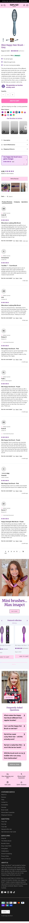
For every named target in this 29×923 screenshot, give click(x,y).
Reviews (3, 797)
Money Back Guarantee (7, 812)
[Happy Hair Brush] (14, 5)
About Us (3, 794)
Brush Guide (4, 810)
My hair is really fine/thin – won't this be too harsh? (13, 746)
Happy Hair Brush (9, 915)
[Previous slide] (3, 128)
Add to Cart (14, 101)
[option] (14, 22)
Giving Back (4, 848)
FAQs (2, 799)
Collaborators (5, 851)
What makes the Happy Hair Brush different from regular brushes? (13, 717)
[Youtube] (5, 892)
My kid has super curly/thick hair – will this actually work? (13, 736)
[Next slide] (25, 128)
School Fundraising (6, 853)
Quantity (3, 91)
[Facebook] (2, 892)
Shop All (3, 838)
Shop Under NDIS (6, 846)
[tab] (7, 202)
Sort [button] (2, 196)
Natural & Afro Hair (6, 829)
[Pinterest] (11, 892)
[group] (14, 171)
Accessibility (4, 804)
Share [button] (20, 240)
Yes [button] (14, 240)
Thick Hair (4, 821)
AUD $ (4, 911)
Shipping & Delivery (6, 815)
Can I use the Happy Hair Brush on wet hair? (13, 727)
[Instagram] (8, 892)
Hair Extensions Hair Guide (8, 831)
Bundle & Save (5, 843)
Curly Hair (4, 826)
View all (14, 623)
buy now (14, 611)
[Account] (23, 5)
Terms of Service (6, 858)
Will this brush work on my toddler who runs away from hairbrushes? (13, 755)
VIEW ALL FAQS (14, 764)
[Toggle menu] (2, 5)
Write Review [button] (14, 178)
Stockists (3, 807)
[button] (17, 51)
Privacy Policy (5, 856)
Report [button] (17, 240)
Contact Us (4, 802)
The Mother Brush (6, 841)
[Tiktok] (14, 892)
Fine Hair (3, 824)
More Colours (5, 109)
